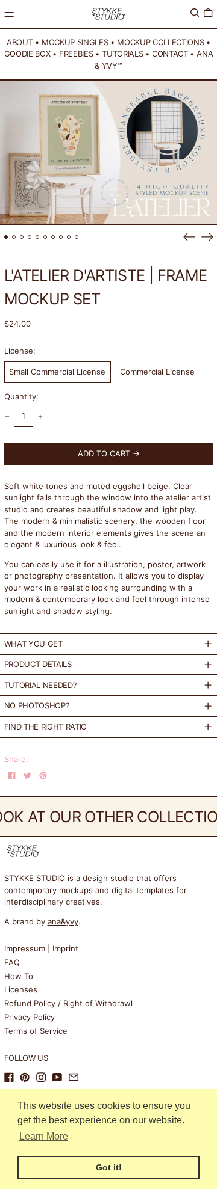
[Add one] (40, 417)
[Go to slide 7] (53, 237)
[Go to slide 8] (61, 237)
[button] (195, 13)
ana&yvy (63, 921)
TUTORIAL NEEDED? (40, 685)
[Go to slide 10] (77, 237)
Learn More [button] (43, 1136)
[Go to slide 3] (22, 237)
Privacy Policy (29, 1017)
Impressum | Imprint (41, 948)
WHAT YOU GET (33, 643)
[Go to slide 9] (69, 237)
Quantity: (21, 396)
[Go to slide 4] (30, 237)
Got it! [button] (109, 1167)
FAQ (12, 962)
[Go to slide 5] (38, 237)
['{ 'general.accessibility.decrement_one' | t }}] (7, 417)
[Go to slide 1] (6, 237)
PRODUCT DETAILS (38, 664)
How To (18, 976)
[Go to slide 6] (45, 237)
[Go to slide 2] (14, 237)
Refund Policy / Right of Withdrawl (68, 1003)
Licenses (20, 989)
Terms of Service (36, 1031)
